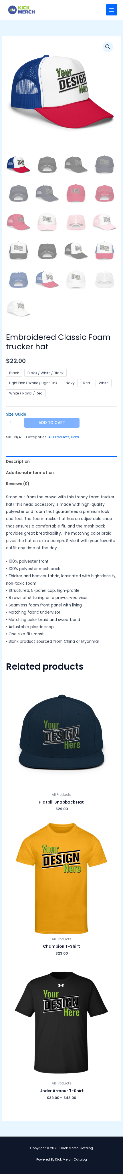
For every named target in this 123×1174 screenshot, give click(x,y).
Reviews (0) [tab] (17, 484)
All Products (59, 437)
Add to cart (52, 422)
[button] (108, 47)
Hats (75, 437)
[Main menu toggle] (111, 9)
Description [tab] (18, 461)
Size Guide (16, 414)
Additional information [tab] (30, 472)
